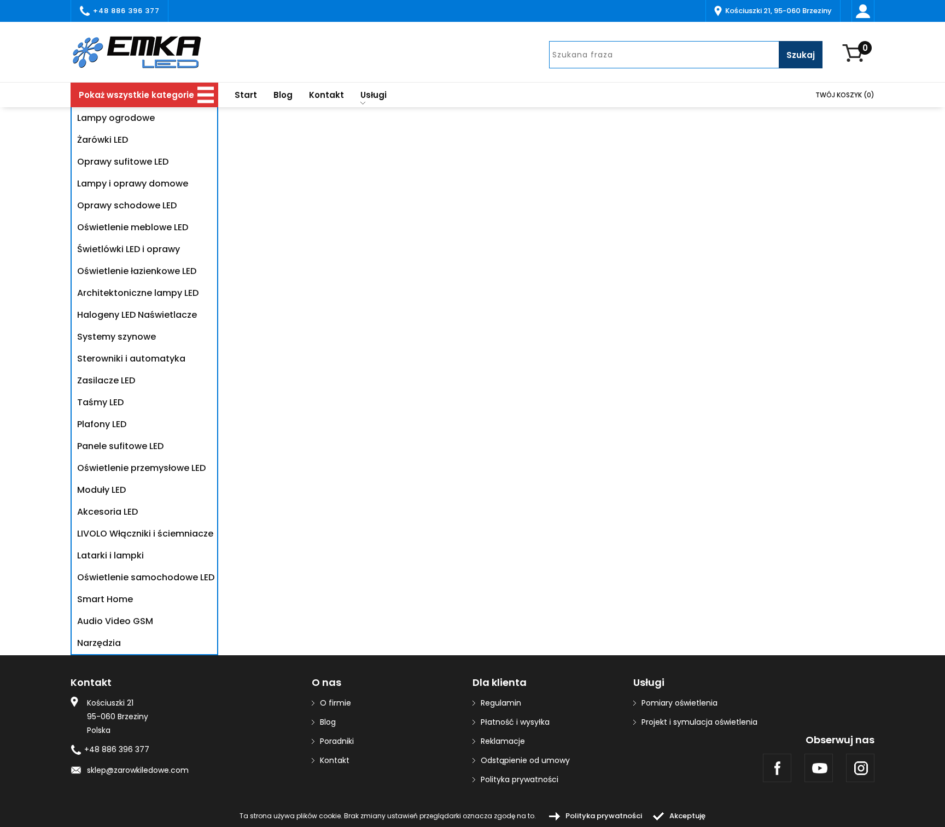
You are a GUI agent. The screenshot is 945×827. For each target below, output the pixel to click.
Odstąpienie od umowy (525, 760)
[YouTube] (818, 768)
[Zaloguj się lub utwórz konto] (863, 11)
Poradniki (337, 741)
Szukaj (800, 55)
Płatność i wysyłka (515, 722)
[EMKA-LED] (144, 52)
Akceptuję (687, 816)
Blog (283, 95)
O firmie (335, 702)
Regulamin (501, 702)
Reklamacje (503, 741)
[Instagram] (860, 768)
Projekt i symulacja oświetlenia (699, 722)
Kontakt (326, 95)
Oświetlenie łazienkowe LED (136, 271)
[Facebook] (777, 768)
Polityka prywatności (519, 779)
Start (246, 95)
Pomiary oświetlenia (679, 702)
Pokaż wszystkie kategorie (136, 95)
